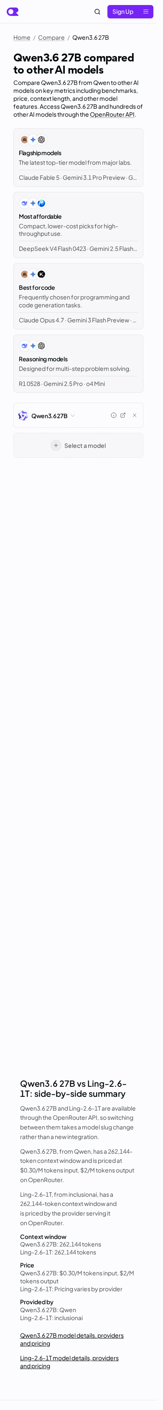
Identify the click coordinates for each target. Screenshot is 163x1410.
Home (22, 37)
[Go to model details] (123, 415)
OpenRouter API (112, 114)
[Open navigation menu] (145, 11)
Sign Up (122, 11)
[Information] (113, 415)
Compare (51, 37)
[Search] (97, 11)
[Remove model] (134, 415)
